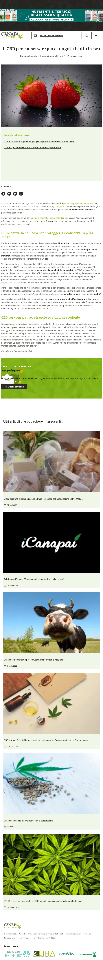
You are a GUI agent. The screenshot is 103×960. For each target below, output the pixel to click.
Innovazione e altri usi (51, 56)
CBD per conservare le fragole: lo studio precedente (32, 147)
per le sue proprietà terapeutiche (78, 203)
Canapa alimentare (29, 56)
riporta (14, 324)
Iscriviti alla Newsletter (51, 36)
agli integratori (58, 206)
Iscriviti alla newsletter (14, 387)
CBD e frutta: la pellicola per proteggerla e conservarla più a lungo (39, 141)
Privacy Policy (75, 934)
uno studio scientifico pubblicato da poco (49, 218)
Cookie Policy (87, 934)
